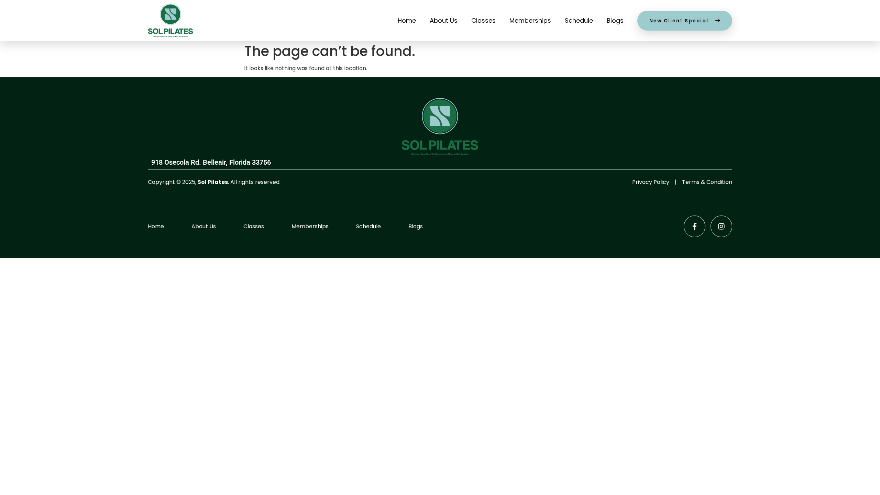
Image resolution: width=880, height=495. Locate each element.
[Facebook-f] (694, 226)
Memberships (530, 20)
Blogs (615, 20)
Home (407, 20)
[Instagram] (721, 226)
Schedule (579, 20)
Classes (483, 20)
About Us (444, 20)
